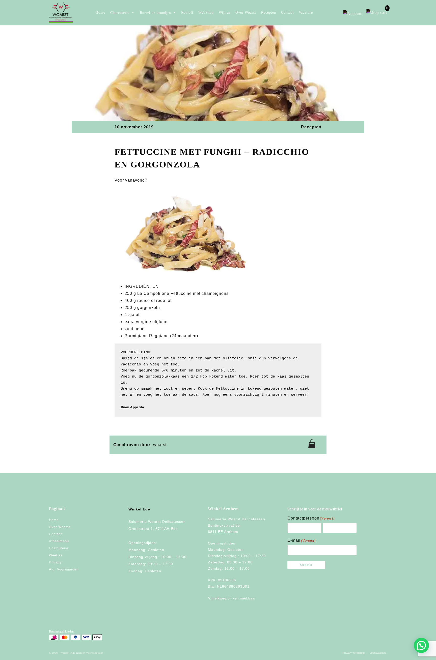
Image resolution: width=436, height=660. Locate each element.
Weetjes (56, 555)
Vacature (306, 12)
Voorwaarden (378, 652)
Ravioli (187, 12)
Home (100, 12)
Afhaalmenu (59, 541)
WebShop (206, 12)
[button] (421, 645)
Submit (306, 565)
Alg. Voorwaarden (63, 569)
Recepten (268, 12)
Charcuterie (58, 548)
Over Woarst (245, 12)
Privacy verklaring (353, 652)
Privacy (55, 562)
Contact (287, 12)
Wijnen (224, 12)
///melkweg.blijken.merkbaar (232, 598)
